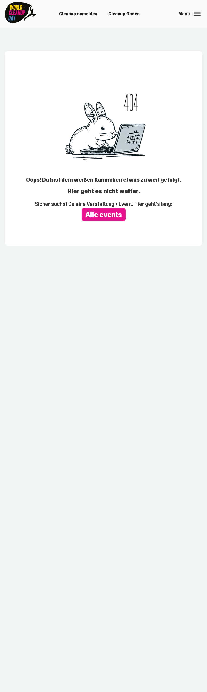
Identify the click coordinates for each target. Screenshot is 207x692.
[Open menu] (197, 13)
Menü (184, 14)
